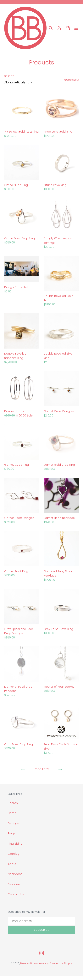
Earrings (13, 823)
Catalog (13, 854)
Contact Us (16, 894)
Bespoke (14, 884)
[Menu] (76, 28)
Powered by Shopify (61, 963)
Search (13, 803)
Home (12, 813)
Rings (11, 833)
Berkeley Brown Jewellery (34, 963)
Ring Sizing (15, 843)
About (12, 864)
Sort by (9, 76)
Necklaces (15, 874)
